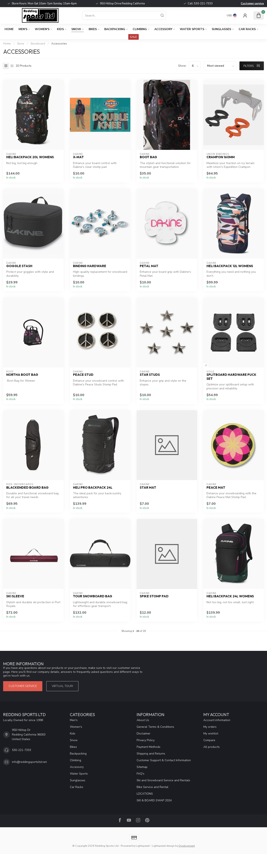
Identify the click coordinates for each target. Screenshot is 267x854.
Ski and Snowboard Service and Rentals (163, 780)
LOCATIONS (145, 794)
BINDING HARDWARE (89, 266)
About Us (143, 720)
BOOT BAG (148, 157)
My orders (210, 727)
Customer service (252, 3)
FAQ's (140, 774)
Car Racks (247, 29)
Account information (216, 720)
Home (9, 29)
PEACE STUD (83, 375)
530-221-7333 (203, 3)
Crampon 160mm (221, 157)
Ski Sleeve (15, 596)
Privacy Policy (146, 740)
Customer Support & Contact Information (164, 760)
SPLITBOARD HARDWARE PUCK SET (231, 376)
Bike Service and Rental (152, 787)
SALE (133, 37)
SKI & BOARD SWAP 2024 (154, 800)
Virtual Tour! (62, 686)
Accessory (163, 29)
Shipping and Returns (151, 754)
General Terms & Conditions (155, 727)
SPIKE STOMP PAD (154, 596)
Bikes (93, 29)
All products (211, 747)
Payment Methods (148, 747)
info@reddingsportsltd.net (29, 762)
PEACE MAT (216, 487)
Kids (60, 29)
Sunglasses (221, 29)
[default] (206, 365)
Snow (76, 29)
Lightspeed (143, 846)
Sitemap (142, 767)
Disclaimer (143, 733)
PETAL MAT (149, 266)
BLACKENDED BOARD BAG (27, 487)
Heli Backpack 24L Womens (230, 596)
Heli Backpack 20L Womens (30, 157)
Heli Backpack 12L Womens (230, 266)
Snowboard (37, 44)
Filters (249, 66)
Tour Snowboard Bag (92, 596)
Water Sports (192, 29)
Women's (42, 29)
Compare (209, 740)
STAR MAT (148, 487)
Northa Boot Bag (22, 375)
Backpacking (114, 29)
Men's (23, 29)
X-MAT (78, 157)
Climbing (140, 29)
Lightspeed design (163, 846)
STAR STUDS (150, 375)
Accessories (59, 44)
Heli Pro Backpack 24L (92, 487)
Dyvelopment (187, 846)
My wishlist (210, 733)
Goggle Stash (19, 266)
